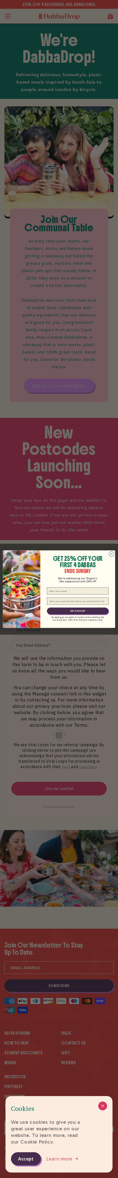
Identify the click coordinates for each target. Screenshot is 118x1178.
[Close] (102, 1106)
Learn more (59, 1159)
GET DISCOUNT (78, 610)
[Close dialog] (111, 553)
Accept (26, 1159)
